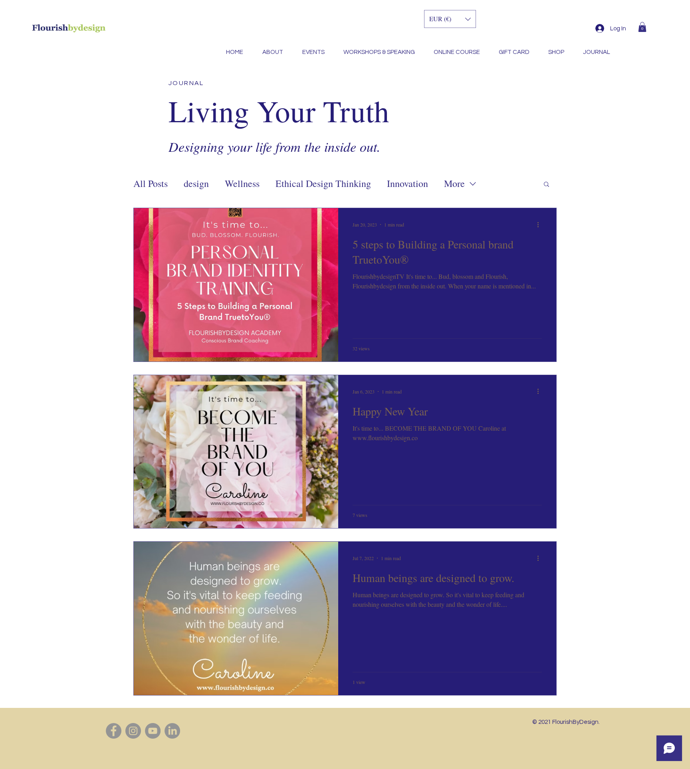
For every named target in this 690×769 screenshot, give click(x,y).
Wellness (242, 183)
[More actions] (540, 224)
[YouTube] (153, 731)
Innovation (407, 183)
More (454, 183)
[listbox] (450, 19)
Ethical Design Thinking (323, 183)
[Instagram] (133, 731)
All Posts (150, 183)
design (196, 183)
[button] (642, 27)
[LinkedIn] (172, 731)
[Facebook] (113, 731)
